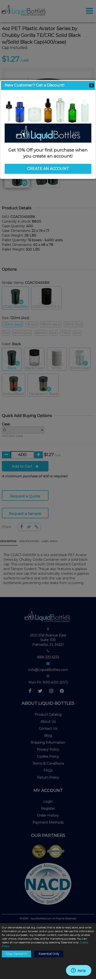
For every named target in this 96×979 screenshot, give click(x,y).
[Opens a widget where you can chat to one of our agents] (78, 971)
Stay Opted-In (16, 953)
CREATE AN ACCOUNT (48, 168)
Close (91, 85)
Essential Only (49, 953)
